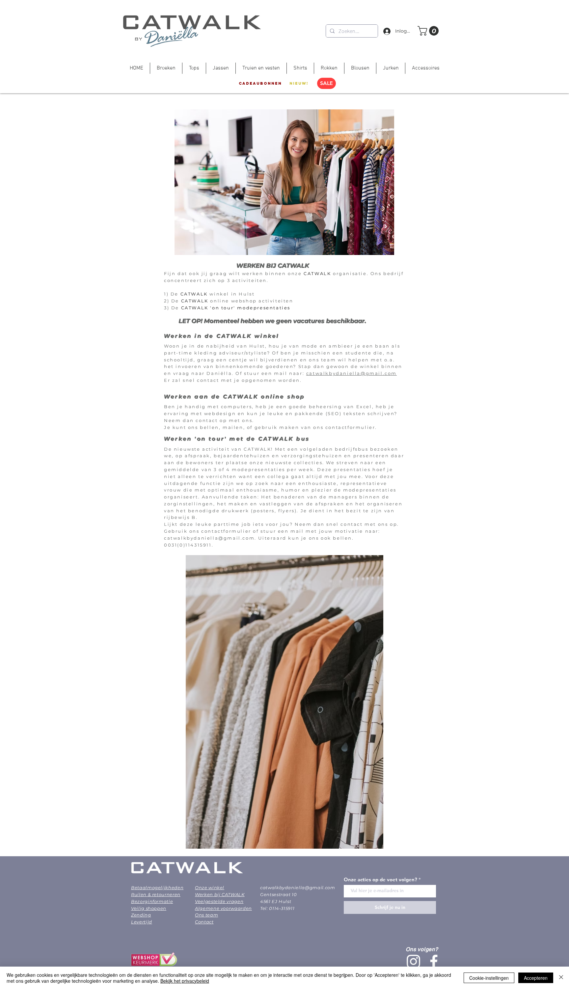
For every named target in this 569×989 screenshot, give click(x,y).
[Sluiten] (561, 978)
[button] (429, 31)
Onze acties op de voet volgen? (380, 879)
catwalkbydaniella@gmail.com (351, 373)
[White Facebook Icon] (434, 961)
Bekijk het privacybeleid (184, 980)
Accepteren (536, 978)
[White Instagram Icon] (413, 961)
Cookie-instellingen (489, 978)
